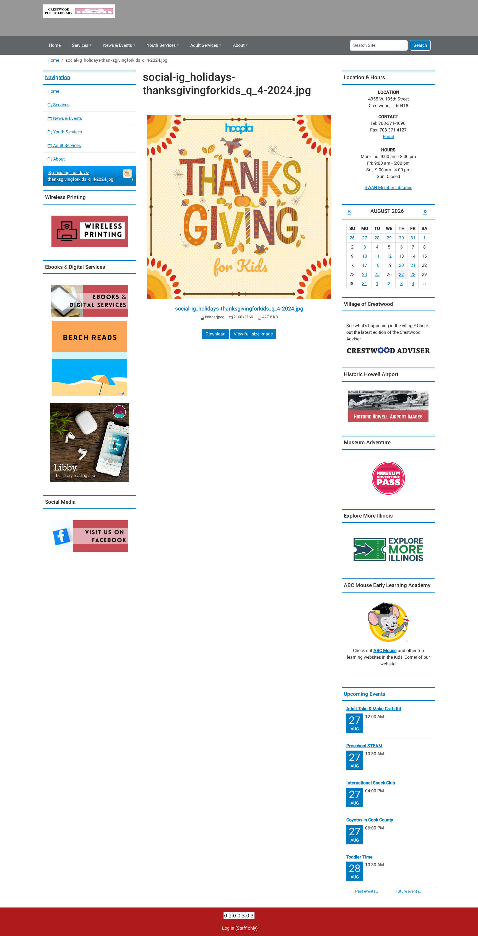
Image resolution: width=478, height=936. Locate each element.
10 (364, 256)
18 (377, 265)
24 (364, 274)
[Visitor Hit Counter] (239, 915)
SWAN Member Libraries (388, 187)
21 (413, 265)
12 (389, 256)
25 (377, 274)
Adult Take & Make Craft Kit (373, 708)
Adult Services (204, 45)
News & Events (117, 45)
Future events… (409, 891)
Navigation (57, 77)
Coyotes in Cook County (369, 820)
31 (413, 238)
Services (80, 45)
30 (401, 238)
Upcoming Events (364, 694)
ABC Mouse (385, 650)
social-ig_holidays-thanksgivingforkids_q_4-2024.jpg (239, 308)
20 (401, 265)
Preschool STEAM (364, 745)
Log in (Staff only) (240, 928)
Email (388, 136)
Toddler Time (359, 857)
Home (55, 45)
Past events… (366, 891)
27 (364, 238)
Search (420, 45)
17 (364, 265)
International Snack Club (370, 782)
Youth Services (161, 45)
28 (377, 238)
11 (377, 256)
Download (215, 334)
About (239, 45)
